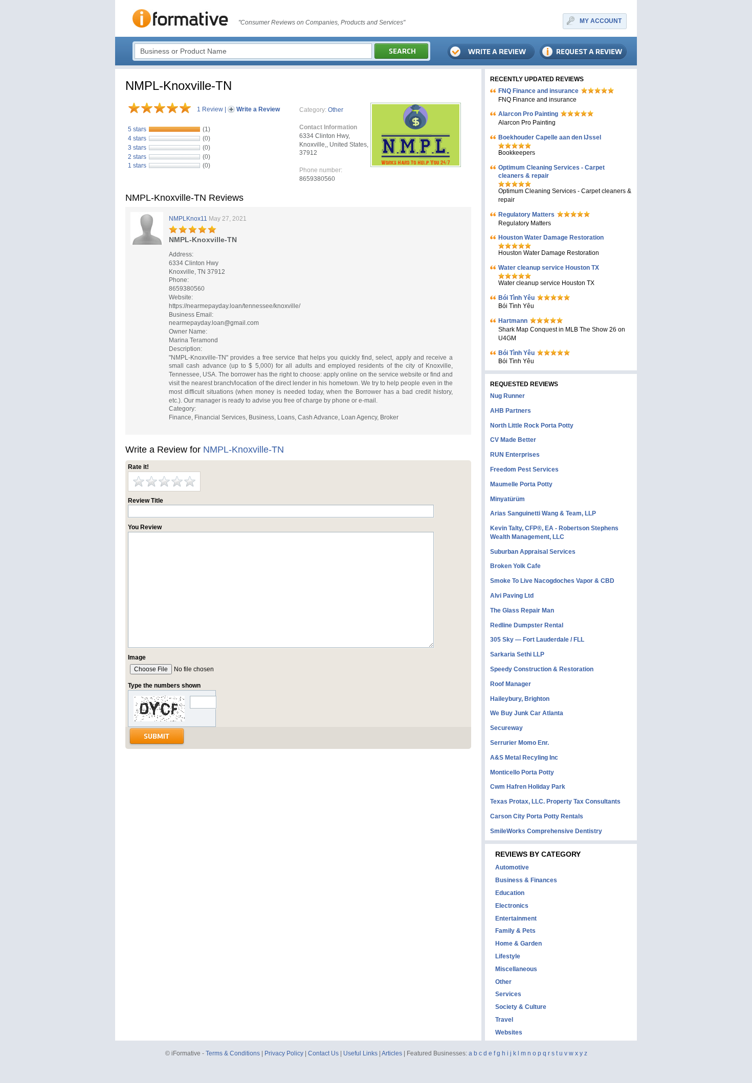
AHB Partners (510, 410)
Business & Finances (526, 880)
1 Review (210, 109)
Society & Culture (520, 1006)
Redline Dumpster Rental (526, 625)
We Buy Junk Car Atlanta (526, 713)
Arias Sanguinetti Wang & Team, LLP (543, 513)
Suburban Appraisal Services (533, 551)
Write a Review (258, 109)
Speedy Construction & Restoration (541, 669)
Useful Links (360, 1053)
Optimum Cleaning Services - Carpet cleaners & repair (551, 172)
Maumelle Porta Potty (521, 484)
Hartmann (512, 320)
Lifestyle (507, 956)
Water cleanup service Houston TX (548, 267)
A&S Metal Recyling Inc (524, 757)
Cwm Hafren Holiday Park (527, 786)
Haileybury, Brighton (519, 698)
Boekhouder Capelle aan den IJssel (549, 137)
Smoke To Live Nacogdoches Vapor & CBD (552, 580)
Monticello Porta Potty (522, 772)
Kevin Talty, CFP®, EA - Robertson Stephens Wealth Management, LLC (554, 532)
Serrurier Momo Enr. (519, 742)
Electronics (511, 905)
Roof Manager (510, 684)
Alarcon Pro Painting (528, 113)
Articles (392, 1053)
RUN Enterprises (515, 454)
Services (508, 994)
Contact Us (323, 1053)
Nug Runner (507, 395)
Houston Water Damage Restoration (551, 237)
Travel (504, 1019)
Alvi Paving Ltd (512, 595)
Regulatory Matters (526, 214)
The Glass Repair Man (522, 610)
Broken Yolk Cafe (515, 566)
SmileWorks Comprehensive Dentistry (546, 831)
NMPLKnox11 (188, 218)
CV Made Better (513, 439)
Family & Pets (515, 930)
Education (509, 893)
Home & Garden (518, 943)
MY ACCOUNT (601, 21)
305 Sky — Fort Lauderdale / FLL (537, 639)
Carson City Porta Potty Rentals (536, 816)
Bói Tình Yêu (516, 297)
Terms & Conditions (233, 1053)
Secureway (506, 728)
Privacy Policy (283, 1053)
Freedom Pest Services (524, 469)
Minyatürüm (507, 499)
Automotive (512, 867)
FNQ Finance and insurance (538, 91)
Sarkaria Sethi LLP (517, 654)
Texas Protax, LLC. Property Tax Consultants (555, 801)
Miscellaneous (516, 969)
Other (335, 109)
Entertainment (516, 918)
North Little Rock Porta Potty (531, 425)
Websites (508, 1032)
